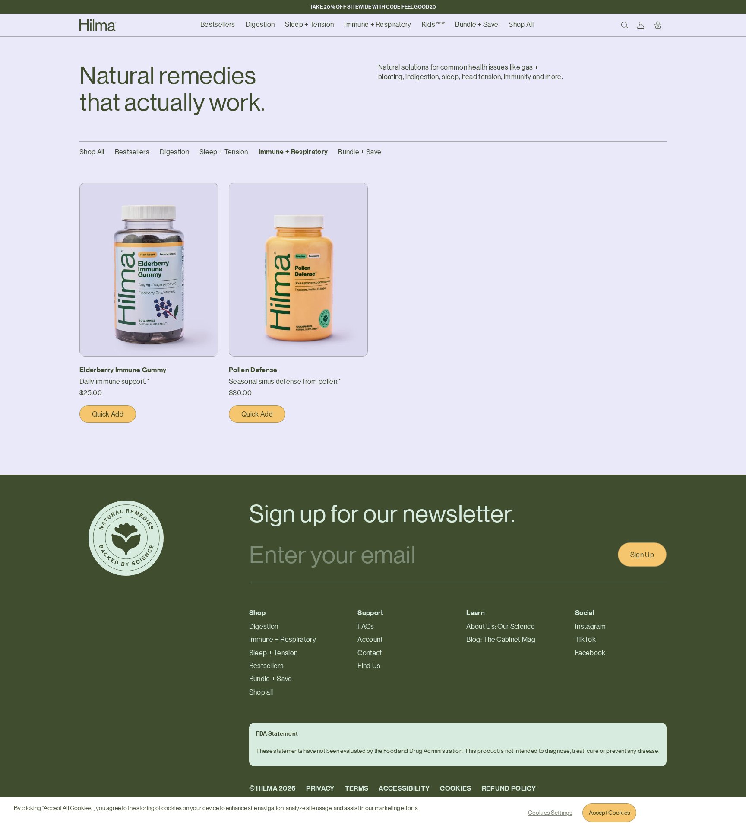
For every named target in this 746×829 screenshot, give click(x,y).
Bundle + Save (359, 152)
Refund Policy (509, 788)
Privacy (320, 788)
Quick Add (114, 416)
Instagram (590, 626)
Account (369, 639)
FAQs (365, 626)
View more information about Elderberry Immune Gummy (140, 192)
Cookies (455, 788)
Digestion (174, 152)
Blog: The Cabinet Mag (500, 639)
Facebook (590, 653)
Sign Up (642, 554)
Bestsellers (132, 152)
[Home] (98, 25)
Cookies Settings (550, 812)
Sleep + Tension (223, 152)
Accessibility (404, 788)
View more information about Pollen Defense (297, 188)
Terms (357, 788)
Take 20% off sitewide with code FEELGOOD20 (373, 7)
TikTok (585, 639)
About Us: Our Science (500, 626)
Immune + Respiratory (293, 151)
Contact (369, 653)
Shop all (261, 692)
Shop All (91, 152)
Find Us (368, 666)
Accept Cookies (609, 812)
